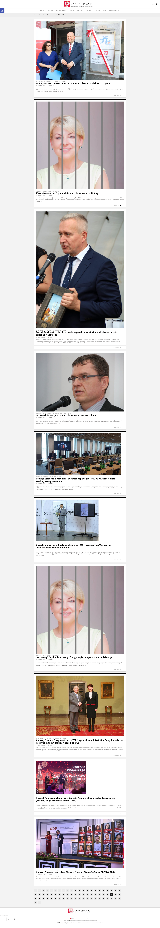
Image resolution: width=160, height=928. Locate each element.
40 (107, 894)
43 (119, 894)
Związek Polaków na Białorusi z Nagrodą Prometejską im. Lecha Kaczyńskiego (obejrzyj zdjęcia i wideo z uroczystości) (75, 799)
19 (111, 890)
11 (79, 890)
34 (83, 894)
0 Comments (50, 195)
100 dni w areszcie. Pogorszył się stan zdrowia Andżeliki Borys (67, 193)
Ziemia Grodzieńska (65, 413)
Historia (38, 543)
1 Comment (50, 417)
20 (115, 890)
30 (67, 894)
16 (99, 890)
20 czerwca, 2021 (40, 659)
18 (107, 890)
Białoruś (38, 191)
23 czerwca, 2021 (40, 483)
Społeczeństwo (40, 81)
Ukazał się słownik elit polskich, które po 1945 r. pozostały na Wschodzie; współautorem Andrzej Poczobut (73, 546)
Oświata (38, 476)
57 (87, 898)
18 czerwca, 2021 (40, 745)
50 (59, 898)
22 (35, 894)
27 (55, 894)
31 (71, 894)
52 (67, 898)
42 (115, 894)
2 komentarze (50, 85)
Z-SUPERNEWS (62, 81)
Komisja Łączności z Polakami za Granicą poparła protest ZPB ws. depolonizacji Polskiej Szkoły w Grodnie (76, 480)
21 (119, 890)
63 (111, 898)
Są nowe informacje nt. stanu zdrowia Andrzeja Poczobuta (66, 415)
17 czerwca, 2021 (40, 874)
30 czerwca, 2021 (40, 85)
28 (59, 894)
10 (75, 890)
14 (91, 890)
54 (75, 898)
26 (51, 894)
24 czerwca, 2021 (40, 337)
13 (87, 890)
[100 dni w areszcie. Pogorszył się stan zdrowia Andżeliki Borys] (80, 145)
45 (39, 898)
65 (119, 898)
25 (47, 894)
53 (71, 898)
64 (115, 898)
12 (83, 890)
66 (35, 902)
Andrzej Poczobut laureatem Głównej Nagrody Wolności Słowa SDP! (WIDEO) (75, 872)
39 (103, 894)
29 (63, 894)
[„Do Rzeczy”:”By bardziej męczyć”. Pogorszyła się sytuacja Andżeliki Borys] (80, 610)
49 (55, 898)
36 (91, 894)
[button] (2, 10)
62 (107, 898)
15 (95, 890)
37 (95, 894)
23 (39, 894)
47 (47, 898)
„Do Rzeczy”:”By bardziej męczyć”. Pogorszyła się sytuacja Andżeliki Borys (74, 657)
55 (79, 898)
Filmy (43, 870)
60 (99, 898)
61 (103, 898)
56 (83, 898)
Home (36, 14)
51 (63, 898)
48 (51, 898)
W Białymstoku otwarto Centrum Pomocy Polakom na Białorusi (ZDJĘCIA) (73, 83)
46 (43, 898)
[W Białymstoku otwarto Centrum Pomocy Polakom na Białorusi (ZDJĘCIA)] (80, 50)
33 (79, 894)
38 (99, 894)
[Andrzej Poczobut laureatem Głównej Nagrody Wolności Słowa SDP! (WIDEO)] (80, 843)
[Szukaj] (156, 4)
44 (35, 898)
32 (75, 894)
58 (91, 898)
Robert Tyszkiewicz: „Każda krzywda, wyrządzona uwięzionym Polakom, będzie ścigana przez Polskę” (76, 333)
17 (103, 890)
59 (95, 898)
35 (87, 894)
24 (43, 894)
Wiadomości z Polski (52, 81)
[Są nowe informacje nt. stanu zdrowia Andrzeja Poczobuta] (80, 382)
